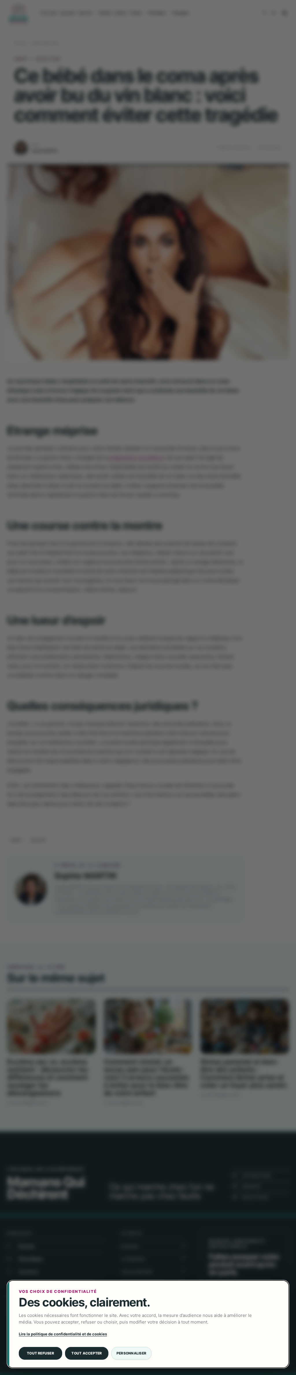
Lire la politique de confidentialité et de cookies (63, 1334)
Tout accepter (86, 1353)
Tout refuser (40, 1353)
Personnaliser (131, 1353)
